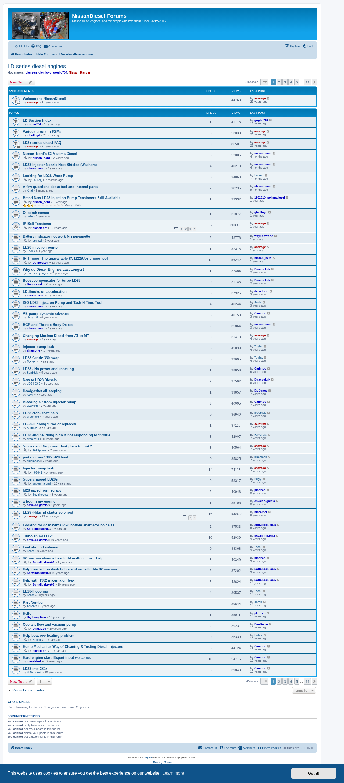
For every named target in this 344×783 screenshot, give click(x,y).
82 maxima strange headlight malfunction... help (63, 558)
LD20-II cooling (35, 591)
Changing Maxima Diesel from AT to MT (56, 336)
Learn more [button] (173, 773)
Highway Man (36, 617)
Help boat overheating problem (48, 636)
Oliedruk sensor (36, 213)
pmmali (37, 240)
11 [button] (307, 82)
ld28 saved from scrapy (42, 490)
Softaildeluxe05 (38, 528)
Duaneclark (40, 262)
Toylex (258, 346)
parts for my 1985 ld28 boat (45, 457)
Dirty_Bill (32, 317)
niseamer (260, 512)
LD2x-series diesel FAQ (42, 143)
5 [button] (297, 82)
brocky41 (33, 438)
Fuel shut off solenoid (41, 547)
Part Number (33, 602)
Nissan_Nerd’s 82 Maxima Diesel (50, 154)
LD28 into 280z (35, 669)
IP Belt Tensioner (37, 224)
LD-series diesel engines (37, 66)
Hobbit (37, 639)
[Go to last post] (268, 98)
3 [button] (285, 82)
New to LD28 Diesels (40, 380)
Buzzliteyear (41, 494)
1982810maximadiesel (269, 197)
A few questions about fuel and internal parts (60, 187)
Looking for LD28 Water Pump (48, 176)
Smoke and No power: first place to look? (57, 446)
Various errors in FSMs (42, 132)
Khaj (30, 190)
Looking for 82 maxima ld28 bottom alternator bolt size (68, 525)
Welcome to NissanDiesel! (44, 99)
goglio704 (60, 72)
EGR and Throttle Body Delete (48, 325)
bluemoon (33, 460)
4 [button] (291, 82)
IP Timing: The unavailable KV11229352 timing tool (65, 258)
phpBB (148, 757)
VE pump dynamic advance (46, 314)
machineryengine (38, 273)
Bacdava (32, 427)
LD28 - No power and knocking (48, 369)
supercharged (42, 483)
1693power (40, 450)
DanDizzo (39, 628)
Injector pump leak (38, 468)
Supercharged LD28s (40, 479)
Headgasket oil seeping (42, 391)
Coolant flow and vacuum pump (49, 624)
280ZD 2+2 (34, 672)
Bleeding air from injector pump (49, 402)
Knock (31, 251)
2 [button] (279, 82)
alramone (33, 350)
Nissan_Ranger (79, 72)
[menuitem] (36, 46)
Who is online (19, 702)
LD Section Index (37, 121)
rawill (30, 394)
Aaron (31, 606)
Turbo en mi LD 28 (38, 536)
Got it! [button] (314, 773)
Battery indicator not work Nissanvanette (56, 236)
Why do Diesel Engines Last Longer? (54, 269)
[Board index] (40, 24)
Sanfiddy (32, 372)
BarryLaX (260, 434)
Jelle (30, 216)
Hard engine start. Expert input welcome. (57, 658)
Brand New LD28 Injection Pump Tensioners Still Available (71, 198)
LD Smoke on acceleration (45, 292)
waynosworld (263, 236)
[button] (264, 82)
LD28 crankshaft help (40, 413)
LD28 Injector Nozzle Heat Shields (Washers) (60, 165)
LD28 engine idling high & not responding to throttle (66, 435)
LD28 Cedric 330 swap (41, 358)
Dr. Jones (260, 390)
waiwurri (32, 405)
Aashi (257, 302)
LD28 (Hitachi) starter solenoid (48, 512)
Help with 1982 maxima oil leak (48, 580)
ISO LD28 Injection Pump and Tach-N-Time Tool (62, 303)
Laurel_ (37, 180)
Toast (30, 550)
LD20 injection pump (40, 247)
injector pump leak (38, 347)
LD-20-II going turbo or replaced (49, 424)
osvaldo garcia (37, 505)
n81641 (37, 472)
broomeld (33, 416)
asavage (32, 102)
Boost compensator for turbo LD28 (51, 281)
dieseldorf (40, 227)
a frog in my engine (39, 501)
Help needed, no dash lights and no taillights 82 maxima (70, 569)
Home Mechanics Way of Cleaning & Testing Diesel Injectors (73, 647)
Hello (27, 613)
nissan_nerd (41, 157)
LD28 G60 (33, 383)
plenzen (31, 72)
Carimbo (260, 313)
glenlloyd (45, 72)
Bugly (257, 479)
